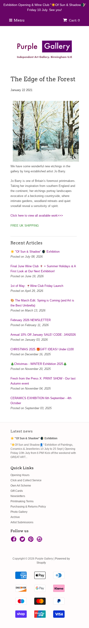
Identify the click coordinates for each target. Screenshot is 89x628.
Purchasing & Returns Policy (28, 506)
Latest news (21, 431)
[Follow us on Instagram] (40, 540)
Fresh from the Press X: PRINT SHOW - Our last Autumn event (43, 381)
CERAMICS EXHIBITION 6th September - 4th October (40, 400)
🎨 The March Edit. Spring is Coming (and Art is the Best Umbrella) (42, 303)
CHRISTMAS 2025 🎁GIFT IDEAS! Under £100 (42, 349)
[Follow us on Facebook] (14, 540)
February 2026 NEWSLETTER (30, 320)
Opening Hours (19, 475)
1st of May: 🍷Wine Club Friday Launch (36, 286)
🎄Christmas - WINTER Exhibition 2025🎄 (38, 364)
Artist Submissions (21, 522)
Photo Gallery (18, 511)
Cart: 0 (74, 20)
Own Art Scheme (20, 485)
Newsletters (17, 496)
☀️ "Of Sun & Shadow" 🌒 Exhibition (35, 251)
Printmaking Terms (22, 501)
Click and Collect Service (26, 480)
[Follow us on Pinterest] (31, 540)
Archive (15, 517)
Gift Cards (16, 490)
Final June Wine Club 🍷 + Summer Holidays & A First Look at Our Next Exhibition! (43, 268)
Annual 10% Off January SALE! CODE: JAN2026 (43, 334)
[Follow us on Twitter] (23, 540)
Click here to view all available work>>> (36, 215)
